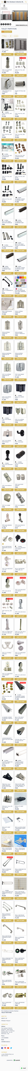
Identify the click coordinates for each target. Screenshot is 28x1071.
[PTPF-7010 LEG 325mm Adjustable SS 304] (20, 628)
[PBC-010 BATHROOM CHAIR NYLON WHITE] (7, 844)
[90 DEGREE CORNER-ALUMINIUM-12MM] (20, 195)
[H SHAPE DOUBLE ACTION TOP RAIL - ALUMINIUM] (20, 758)
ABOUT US (4, 1018)
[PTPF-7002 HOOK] (20, 437)
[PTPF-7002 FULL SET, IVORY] (20, 109)
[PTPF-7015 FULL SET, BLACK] (7, 195)
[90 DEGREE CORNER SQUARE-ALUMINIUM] (20, 692)
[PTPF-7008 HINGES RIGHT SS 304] (7, 392)
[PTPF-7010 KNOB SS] (20, 501)
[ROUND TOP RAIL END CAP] (20, 87)
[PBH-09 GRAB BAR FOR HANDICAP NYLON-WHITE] (7, 955)
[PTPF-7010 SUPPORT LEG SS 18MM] (7, 66)
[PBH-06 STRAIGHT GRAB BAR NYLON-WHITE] (7, 911)
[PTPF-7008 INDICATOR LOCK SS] (7, 565)
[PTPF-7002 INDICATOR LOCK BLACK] (20, 543)
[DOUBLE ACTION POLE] (7, 240)
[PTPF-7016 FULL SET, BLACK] (20, 173)
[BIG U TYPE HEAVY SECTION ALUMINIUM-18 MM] (20, 240)
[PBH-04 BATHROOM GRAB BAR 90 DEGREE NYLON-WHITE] (20, 888)
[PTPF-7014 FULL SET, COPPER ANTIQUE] (20, 152)
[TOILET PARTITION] (20, 47)
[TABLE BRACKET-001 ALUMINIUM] (7, 87)
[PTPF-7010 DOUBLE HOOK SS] (7, 649)
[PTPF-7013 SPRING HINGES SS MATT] (20, 415)
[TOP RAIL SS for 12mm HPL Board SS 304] (20, 735)
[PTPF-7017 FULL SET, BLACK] (7, 173)
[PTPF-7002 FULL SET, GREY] (7, 131)
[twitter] (11, 1048)
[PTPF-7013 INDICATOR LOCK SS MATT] (7, 670)
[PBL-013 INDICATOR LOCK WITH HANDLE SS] (20, 978)
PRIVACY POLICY (5, 1020)
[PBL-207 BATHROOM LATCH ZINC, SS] (20, 565)
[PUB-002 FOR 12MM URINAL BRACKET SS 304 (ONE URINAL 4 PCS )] (20, 781)
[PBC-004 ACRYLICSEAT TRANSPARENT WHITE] (20, 823)
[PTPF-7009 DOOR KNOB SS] (20, 480)
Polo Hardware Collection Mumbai (15, 2)
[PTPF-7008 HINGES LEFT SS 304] (20, 370)
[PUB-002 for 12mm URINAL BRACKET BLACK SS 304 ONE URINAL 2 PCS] (7, 781)
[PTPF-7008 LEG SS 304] (20, 607)
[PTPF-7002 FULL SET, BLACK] (7, 109)
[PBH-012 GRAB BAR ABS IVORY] (20, 933)
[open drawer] (2, 2)
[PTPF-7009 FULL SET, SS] (7, 607)
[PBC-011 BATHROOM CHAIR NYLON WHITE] (20, 844)
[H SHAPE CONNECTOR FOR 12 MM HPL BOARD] (7, 758)
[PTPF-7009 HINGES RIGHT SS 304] (7, 437)
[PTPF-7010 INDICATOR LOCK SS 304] (20, 649)
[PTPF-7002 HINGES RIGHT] (20, 392)
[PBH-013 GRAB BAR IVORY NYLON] (7, 865)
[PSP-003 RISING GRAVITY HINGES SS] (20, 328)
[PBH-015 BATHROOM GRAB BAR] (7, 308)
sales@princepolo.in (5, 1041)
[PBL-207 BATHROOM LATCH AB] (20, 999)
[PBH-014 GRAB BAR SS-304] (7, 286)
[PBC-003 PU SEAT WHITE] (7, 823)
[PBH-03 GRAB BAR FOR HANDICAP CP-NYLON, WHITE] (7, 888)
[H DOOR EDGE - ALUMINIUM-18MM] (7, 263)
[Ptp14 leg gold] (7, 47)
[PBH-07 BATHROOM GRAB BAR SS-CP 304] (20, 911)
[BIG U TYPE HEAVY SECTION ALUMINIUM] (7, 217)
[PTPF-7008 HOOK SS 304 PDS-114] (20, 521)
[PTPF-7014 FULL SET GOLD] (7, 692)
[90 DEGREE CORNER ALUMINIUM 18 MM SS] (7, 713)
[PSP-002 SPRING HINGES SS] (7, 328)
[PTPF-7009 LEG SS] (7, 586)
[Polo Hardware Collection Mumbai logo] (5, 2)
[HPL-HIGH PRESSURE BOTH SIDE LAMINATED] (20, 286)
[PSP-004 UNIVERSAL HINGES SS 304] (7, 349)
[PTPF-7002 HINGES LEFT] (7, 415)
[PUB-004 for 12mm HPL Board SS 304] (7, 802)
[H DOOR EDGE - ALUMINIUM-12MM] (20, 217)
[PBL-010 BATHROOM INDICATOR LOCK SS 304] (7, 978)
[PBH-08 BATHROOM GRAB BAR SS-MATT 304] (7, 933)
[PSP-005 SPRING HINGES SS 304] (20, 349)
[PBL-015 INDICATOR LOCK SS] (7, 999)
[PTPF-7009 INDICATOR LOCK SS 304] (20, 586)
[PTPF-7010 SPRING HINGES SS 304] (7, 370)
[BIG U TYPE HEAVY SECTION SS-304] (20, 713)
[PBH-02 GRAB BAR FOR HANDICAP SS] (20, 865)
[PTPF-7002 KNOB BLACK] (20, 459)
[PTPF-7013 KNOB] (7, 501)
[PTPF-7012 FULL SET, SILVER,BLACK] (7, 152)
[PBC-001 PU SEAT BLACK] (20, 802)
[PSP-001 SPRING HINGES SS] (20, 308)
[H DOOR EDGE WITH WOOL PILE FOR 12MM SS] (7, 735)
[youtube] (8, 1048)
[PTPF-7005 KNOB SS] (7, 480)
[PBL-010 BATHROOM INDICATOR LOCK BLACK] (20, 955)
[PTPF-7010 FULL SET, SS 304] (20, 66)
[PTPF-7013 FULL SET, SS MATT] (20, 131)
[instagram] (5, 1048)
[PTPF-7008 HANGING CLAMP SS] (7, 521)
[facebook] (2, 1048)
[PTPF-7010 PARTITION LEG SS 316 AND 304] (7, 628)
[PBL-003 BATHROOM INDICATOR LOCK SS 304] (7, 543)
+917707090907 (4, 1037)
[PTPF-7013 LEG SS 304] (20, 670)
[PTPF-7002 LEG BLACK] (7, 459)
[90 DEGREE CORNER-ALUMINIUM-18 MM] (20, 263)
